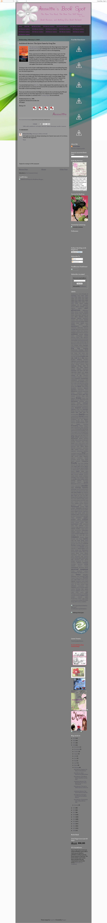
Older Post (64, 170)
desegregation (81, 389)
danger (86, 384)
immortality (85, 448)
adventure (75, 310)
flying (86, 421)
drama (48, 126)
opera (72, 501)
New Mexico (79, 494)
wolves (86, 595)
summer (73, 565)
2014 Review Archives (37, 29)
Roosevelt (73, 538)
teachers (86, 571)
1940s (86, 300)
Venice (86, 587)
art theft (82, 329)
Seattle (83, 545)
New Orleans (85, 494)
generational (77, 427)
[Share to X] (46, 124)
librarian (82, 466)
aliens (76, 316)
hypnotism (73, 446)
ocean (86, 500)
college (83, 373)
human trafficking (75, 444)
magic (78, 471)
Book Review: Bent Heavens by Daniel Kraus (81, 773)
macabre (86, 469)
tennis (78, 576)
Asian (82, 331)
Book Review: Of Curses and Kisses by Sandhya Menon (80, 796)
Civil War (85, 370)
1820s (83, 297)
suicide (86, 564)
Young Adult (74, 601)
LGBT (78, 466)
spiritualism (77, 559)
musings (78, 487)
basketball (73, 340)
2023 (74, 738)
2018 (74, 810)
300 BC (79, 305)
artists (78, 331)
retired (86, 533)
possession (81, 516)
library (86, 466)
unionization (81, 585)
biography (85, 345)
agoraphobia (85, 313)
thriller (85, 578)
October (76, 751)
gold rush (80, 430)
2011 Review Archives (62, 26)
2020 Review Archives (51, 32)
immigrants (79, 448)
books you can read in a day (79, 357)
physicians (83, 509)
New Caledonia (84, 492)
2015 (74, 817)
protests (77, 522)
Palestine (86, 503)
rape (77, 527)
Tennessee (73, 576)
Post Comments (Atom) (32, 173)
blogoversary (74, 350)
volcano (82, 592)
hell (81, 435)
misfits (86, 479)
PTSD (80, 524)
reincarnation (78, 530)
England (78, 407)
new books (77, 492)
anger (86, 323)
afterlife (86, 312)
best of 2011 (74, 342)
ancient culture (84, 321)
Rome (86, 537)
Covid (75, 381)
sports (86, 559)
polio (87, 513)
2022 (74, 740)
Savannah (73, 543)
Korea (72, 465)
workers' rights (81, 598)
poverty (86, 516)
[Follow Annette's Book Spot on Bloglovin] (76, 252)
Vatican (78, 587)
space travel (82, 558)
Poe (76, 513)
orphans (77, 503)
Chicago (80, 366)
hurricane (86, 444)
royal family (79, 538)
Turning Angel (45, 95)
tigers (72, 579)
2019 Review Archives (37, 32)
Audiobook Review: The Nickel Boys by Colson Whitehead (80, 783)
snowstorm (85, 554)
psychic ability (84, 522)
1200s (78, 295)
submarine (80, 564)
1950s (72, 301)
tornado (82, 579)
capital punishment (80, 362)
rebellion (78, 528)
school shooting (79, 543)
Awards (86, 335)
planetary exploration (83, 511)
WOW (86, 598)
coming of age (76, 375)
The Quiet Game (33, 47)
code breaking (77, 373)
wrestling (73, 600)
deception (73, 388)
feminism (84, 417)
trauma (83, 581)
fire (87, 417)
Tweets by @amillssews (77, 641)
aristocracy (80, 327)
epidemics (73, 409)
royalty (85, 539)
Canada (82, 361)
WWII (86, 600)
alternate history (83, 316)
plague (76, 511)
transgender (78, 581)
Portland (77, 516)
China (81, 367)
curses (83, 383)
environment (85, 407)
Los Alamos (73, 469)
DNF (84, 394)
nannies (78, 489)
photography (77, 509)
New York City (81, 495)
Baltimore (86, 337)
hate (83, 433)
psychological (74, 524)
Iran (87, 453)
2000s (72, 303)
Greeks (81, 432)
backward (73, 337)
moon (82, 483)
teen (81, 572)
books (79, 356)
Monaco (79, 482)
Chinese (86, 367)
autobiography (79, 335)
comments (85, 375)
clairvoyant (74, 372)
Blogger (64, 920)
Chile (78, 367)
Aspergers (86, 331)
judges (82, 459)
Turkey (81, 582)
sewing (76, 550)
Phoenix (73, 509)
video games (84, 589)
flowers (82, 421)
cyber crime (74, 384)
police (83, 513)
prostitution (85, 520)
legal (75, 466)
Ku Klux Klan (77, 465)
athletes (77, 332)
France (78, 424)
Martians (76, 474)
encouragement (79, 406)
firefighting (73, 419)
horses (83, 443)
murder (59, 126)
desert (86, 389)
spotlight (73, 561)
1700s (75, 297)
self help (86, 546)
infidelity (77, 449)
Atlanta (80, 332)
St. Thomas (85, 561)
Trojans (72, 582)
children (73, 367)
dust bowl (85, 399)
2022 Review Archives (78, 32)
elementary (85, 404)
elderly (81, 404)
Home (20, 26)
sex (80, 550)
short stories (78, 551)
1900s (72, 300)
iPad (83, 453)
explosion (83, 411)
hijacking (82, 437)
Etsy (76, 411)
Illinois (82, 446)
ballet (81, 337)
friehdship (86, 424)
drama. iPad (85, 398)
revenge (73, 535)
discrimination (74, 394)
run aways (77, 540)
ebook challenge (82, 403)
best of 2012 (80, 342)
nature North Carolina (81, 490)
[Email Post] (40, 124)
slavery (86, 553)
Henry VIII (85, 435)
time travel (77, 579)
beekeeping (85, 340)
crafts (78, 381)
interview (86, 451)
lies (72, 468)
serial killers (81, 548)
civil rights (38, 126)
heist (79, 435)
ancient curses (75, 323)
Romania (82, 537)
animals (73, 324)
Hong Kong (85, 441)
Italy (72, 456)
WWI (83, 600)
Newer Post (23, 170)
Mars (72, 474)
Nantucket (82, 489)
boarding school (83, 350)
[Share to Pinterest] (49, 124)
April (75, 763)
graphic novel (77, 432)
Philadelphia (79, 508)
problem (85, 519)
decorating (80, 388)
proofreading (79, 520)
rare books (85, 527)
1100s (79, 294)
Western (78, 595)
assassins (73, 332)
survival (74, 569)
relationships (85, 530)
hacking (73, 433)
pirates (72, 511)
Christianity (85, 369)
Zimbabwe (79, 601)
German (73, 429)
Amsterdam (78, 321)
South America (84, 556)
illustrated (73, 448)
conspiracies (77, 378)
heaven (76, 435)
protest (72, 522)
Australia (81, 334)
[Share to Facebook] (48, 124)
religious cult (79, 532)
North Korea (85, 497)
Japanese (86, 456)
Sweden (72, 571)
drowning (77, 399)
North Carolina (78, 497)
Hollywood (81, 440)
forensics (82, 422)
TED (78, 572)
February (76, 767)
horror (72, 443)
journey (78, 459)
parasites (82, 506)
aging (80, 313)
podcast (72, 513)
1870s (79, 298)
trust (76, 582)
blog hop (75, 348)
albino (79, 315)
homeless (73, 441)
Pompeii (86, 514)
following (73, 422)
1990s (86, 301)
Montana (79, 483)
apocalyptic (75, 326)
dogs (87, 394)
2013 (74, 821)
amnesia (86, 319)
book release (82, 354)
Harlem (80, 433)
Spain (86, 558)
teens (78, 574)
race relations (79, 525)
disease (80, 394)
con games (85, 377)
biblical (80, 345)
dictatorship (85, 391)
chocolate (73, 369)
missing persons (76, 480)
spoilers (82, 559)
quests (72, 525)
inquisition (73, 451)
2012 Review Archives (75, 26)
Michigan (82, 477)
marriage (86, 472)
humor (81, 444)
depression (73, 389)
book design (74, 353)
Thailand (73, 578)
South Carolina (74, 558)
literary (78, 468)
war (86, 592)
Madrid (72, 471)
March (76, 765)
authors (86, 334)
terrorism (82, 576)
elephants (73, 406)
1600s (72, 297)
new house (73, 494)
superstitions (81, 567)
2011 (74, 826)
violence (78, 590)
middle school (76, 479)
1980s (83, 301)
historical (74, 438)
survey (86, 567)
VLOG (77, 592)
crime (82, 381)
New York (74, 495)
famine (76, 416)
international (80, 451)
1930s (83, 300)
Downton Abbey (80, 396)
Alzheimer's (85, 318)
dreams (73, 399)
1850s (72, 298)
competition (79, 377)
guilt (87, 432)
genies (82, 427)
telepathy (85, 574)
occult (81, 500)
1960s (24, 126)
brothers (73, 359)
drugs (81, 399)
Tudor (78, 582)
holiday (73, 440)
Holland (76, 440)
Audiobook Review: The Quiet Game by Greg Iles (80, 791)
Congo (72, 378)
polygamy (82, 514)
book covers (85, 351)
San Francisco (84, 542)
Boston (86, 358)
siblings (84, 551)
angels (82, 323)
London (86, 468)
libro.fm (36, 85)
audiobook (32, 126)
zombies (84, 601)
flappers (86, 419)
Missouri (73, 482)
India (72, 449)
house (87, 443)
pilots (86, 509)
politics (77, 514)
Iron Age (77, 454)
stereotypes (73, 564)
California (73, 361)
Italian (86, 454)
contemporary (84, 378)
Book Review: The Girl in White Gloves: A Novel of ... (81, 788)
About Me (26, 26)
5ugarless (52, 920)
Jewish (86, 458)
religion (73, 532)
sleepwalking (74, 554)
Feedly (80, 417)
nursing (75, 500)
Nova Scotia (73, 498)
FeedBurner (83, 286)
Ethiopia (73, 411)
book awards (79, 351)
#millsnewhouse (74, 294)
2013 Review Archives (24, 29)
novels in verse (80, 498)
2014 (74, 819)
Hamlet (76, 433)
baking (77, 337)
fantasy (81, 416)
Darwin (72, 386)
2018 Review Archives (24, 32)
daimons (79, 384)
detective (44, 126)
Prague (72, 517)
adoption (80, 308)
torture (86, 579)
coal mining (85, 372)
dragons (73, 398)
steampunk (85, 562)
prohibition (73, 520)
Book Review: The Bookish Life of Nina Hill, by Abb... (81, 801)
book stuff (76, 356)
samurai (73, 542)
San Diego (77, 542)
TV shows (77, 584)
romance (75, 537)
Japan (81, 456)
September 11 (74, 548)
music (72, 487)
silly (87, 551)
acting (86, 306)
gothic (83, 430)
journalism (73, 459)
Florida (78, 421)
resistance (77, 533)
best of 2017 (82, 343)
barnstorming (85, 339)
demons (86, 388)
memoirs (86, 474)
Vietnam (73, 590)
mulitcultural (78, 486)
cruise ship (79, 383)
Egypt (77, 404)
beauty (81, 340)
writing (80, 600)
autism (72, 335)
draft (87, 396)
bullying (79, 359)
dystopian (74, 401)
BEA (76, 340)
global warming (74, 430)
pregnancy (78, 517)
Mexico (78, 477)
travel (86, 581)
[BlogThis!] (45, 124)
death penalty (85, 386)
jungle (86, 459)
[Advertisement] (77, 890)
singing (72, 553)
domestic (73, 396)
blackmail (77, 346)
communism (74, 377)
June (75, 758)
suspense (63, 126)
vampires (73, 587)
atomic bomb (85, 332)
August (76, 753)
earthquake (81, 401)
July (75, 756)
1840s (86, 297)
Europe (78, 411)
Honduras (78, 441)
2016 (74, 814)
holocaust (85, 440)
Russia (82, 540)
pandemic (73, 505)
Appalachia (85, 326)
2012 (74, 823)
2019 (74, 807)
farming (86, 416)
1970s (79, 301)
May (75, 760)
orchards (76, 501)
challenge (73, 366)
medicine (81, 474)
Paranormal (75, 506)
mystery (85, 487)
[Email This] (43, 124)
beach (79, 340)
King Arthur (81, 463)
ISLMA (80, 454)
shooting (73, 551)
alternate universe (76, 318)
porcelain (73, 516)
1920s (79, 300)
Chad (87, 364)
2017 (74, 812)
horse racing (78, 443)
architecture (73, 327)
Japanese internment (76, 458)
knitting (86, 463)
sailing (86, 540)
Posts (74, 259)
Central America (80, 364)
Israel (83, 454)
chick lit (85, 366)
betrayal (76, 345)
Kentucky (78, 461)
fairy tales (79, 412)
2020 (74, 745)
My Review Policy (36, 26)
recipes (82, 528)
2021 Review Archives (64, 32)
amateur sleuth (74, 319)
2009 (74, 830)
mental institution (83, 476)
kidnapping (85, 461)
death (79, 386)
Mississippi (53, 126)
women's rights (83, 597)
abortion (73, 306)
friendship (74, 426)
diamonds (80, 391)
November (77, 749)
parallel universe (83, 505)
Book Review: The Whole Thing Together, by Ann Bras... (80, 778)
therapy (77, 578)
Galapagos (86, 425)
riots (77, 535)
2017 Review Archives (78, 29)
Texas (86, 576)
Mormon (86, 483)
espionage (85, 409)
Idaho (78, 446)
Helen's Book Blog (27, 133)
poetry (79, 513)
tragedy (73, 581)
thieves (80, 578)
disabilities (79, 393)
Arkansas (86, 327)
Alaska (76, 315)
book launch (82, 353)
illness (86, 446)
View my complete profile (78, 148)
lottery (78, 469)
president (73, 519)
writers (76, 600)
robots (86, 535)
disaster (86, 393)
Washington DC (80, 593)
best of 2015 (76, 343)
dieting (72, 393)
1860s (76, 298)
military (83, 479)
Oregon (81, 501)
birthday (73, 346)
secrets (82, 547)
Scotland (78, 545)
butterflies (86, 359)
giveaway (85, 429)
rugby (72, 540)
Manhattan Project (75, 472)
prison (79, 519)
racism (86, 525)
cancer (86, 361)
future (81, 425)
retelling (82, 533)
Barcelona (79, 339)
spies (72, 559)
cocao (72, 373)
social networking (75, 556)
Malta (87, 471)
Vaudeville (82, 587)
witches (82, 595)
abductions (85, 305)
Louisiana (82, 469)
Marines (81, 472)
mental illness (74, 476)
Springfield (78, 561)
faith (84, 412)
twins (86, 584)
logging (82, 468)
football (78, 422)
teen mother (85, 572)
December (77, 747)
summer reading (83, 565)
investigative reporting (76, 453)
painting (81, 503)
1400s (82, 295)
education (73, 404)
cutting (86, 383)
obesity (78, 500)
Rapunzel (81, 527)
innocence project (84, 449)
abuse (77, 306)
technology (74, 572)
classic (79, 372)
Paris (86, 506)
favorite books (74, 417)
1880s (83, 298)
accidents (82, 306)
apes (87, 324)
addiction (73, 308)
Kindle (74, 463)
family (82, 414)
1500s (86, 295)
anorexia (80, 324)
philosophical (85, 508)
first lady (80, 419)
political (73, 514)
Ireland (73, 454)
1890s (86, 298)
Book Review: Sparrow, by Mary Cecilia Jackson (80, 770)
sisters (77, 553)
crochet (75, 383)
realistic (73, 528)
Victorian (78, 589)
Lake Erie (83, 465)
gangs (72, 427)
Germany (77, 429)
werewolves (73, 595)
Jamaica (76, 456)
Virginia (83, 590)
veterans (73, 589)
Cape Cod (73, 362)
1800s (79, 297)
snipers (79, 554)
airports (72, 315)
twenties (82, 584)
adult (27, 126)
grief (84, 432)
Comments (76, 261)
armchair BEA (74, 329)
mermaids (73, 477)
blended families (84, 346)
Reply (24, 139)
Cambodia (78, 361)
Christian (79, 369)
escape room (79, 409)
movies (72, 486)
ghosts (81, 429)
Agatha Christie (74, 313)
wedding (86, 593)
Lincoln (74, 468)
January (76, 805)
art (79, 329)
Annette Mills (76, 146)
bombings (73, 351)
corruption (74, 380)
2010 (74, 828)
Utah (87, 585)
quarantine (85, 524)
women (73, 597)
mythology (73, 489)
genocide (86, 427)
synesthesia (79, 571)
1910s (76, 300)
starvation (73, 562)
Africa (72, 312)
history (81, 438)
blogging (85, 348)
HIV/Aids (86, 438)
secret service (76, 546)
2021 (74, 742)
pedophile (73, 508)
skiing (81, 553)
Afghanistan (85, 310)
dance (82, 384)
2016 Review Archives (64, 29)
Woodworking (74, 598)
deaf (76, 386)
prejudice (86, 517)
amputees (73, 321)
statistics (79, 562)
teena (72, 574)
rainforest (73, 527)
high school (75, 437)
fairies (72, 412)
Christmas (73, 370)
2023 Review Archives (24, 34)
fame (77, 414)
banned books (74, 339)
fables (87, 411)
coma (87, 373)
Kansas (72, 461)
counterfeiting (81, 380)
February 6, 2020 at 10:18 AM (40, 133)
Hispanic (86, 437)
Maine (82, 471)
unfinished (73, 585)
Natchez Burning (34, 48)
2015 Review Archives (51, 29)
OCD (84, 500)
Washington (73, 593)
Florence (73, 421)
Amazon (81, 319)
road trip (81, 535)
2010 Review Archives (48, 26)
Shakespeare (85, 550)
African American (79, 312)
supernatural (74, 567)
